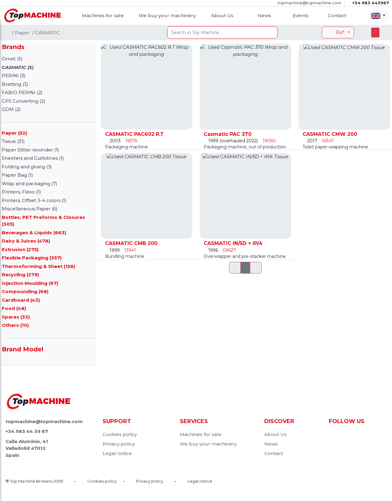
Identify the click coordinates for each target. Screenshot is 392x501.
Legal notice (117, 453)
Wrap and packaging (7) (29, 183)
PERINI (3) (14, 75)
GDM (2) (11, 109)
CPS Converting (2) (23, 101)
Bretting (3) (15, 84)
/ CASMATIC (46, 32)
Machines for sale (103, 15)
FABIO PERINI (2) (22, 92)
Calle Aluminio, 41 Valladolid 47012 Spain (27, 448)
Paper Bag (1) (17, 175)
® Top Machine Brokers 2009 (34, 481)
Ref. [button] (340, 32)
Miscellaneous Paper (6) (30, 209)
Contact (337, 15)
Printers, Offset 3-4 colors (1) (34, 200)
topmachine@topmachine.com (44, 421)
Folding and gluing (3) (27, 167)
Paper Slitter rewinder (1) (30, 150)
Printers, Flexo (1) (21, 192)
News (264, 15)
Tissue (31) (13, 141)
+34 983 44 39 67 (27, 431)
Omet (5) (12, 59)
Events (301, 15)
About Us (222, 15)
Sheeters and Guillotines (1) (33, 158)
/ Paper (20, 32)
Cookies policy (120, 434)
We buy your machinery (167, 15)
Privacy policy (119, 444)
